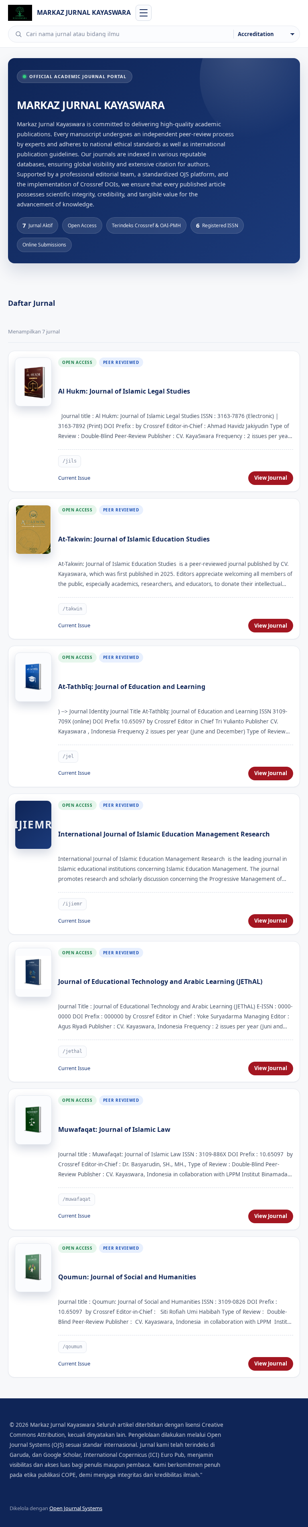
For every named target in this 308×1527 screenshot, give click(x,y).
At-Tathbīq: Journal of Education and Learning (131, 686)
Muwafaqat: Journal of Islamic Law (114, 1129)
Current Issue (74, 477)
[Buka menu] (144, 13)
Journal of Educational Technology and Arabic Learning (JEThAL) (160, 981)
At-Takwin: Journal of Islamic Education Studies (134, 539)
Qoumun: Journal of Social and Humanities (127, 1276)
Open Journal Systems (75, 1508)
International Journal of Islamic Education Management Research (164, 834)
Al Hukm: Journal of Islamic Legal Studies (124, 391)
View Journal (270, 477)
